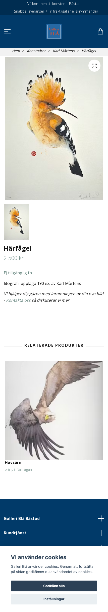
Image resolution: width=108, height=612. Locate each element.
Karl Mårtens (64, 50)
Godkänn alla (54, 586)
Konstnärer (36, 50)
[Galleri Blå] (53, 31)
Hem (16, 50)
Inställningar (54, 599)
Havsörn (13, 462)
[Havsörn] (54, 410)
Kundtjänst (15, 533)
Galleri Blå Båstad (22, 518)
